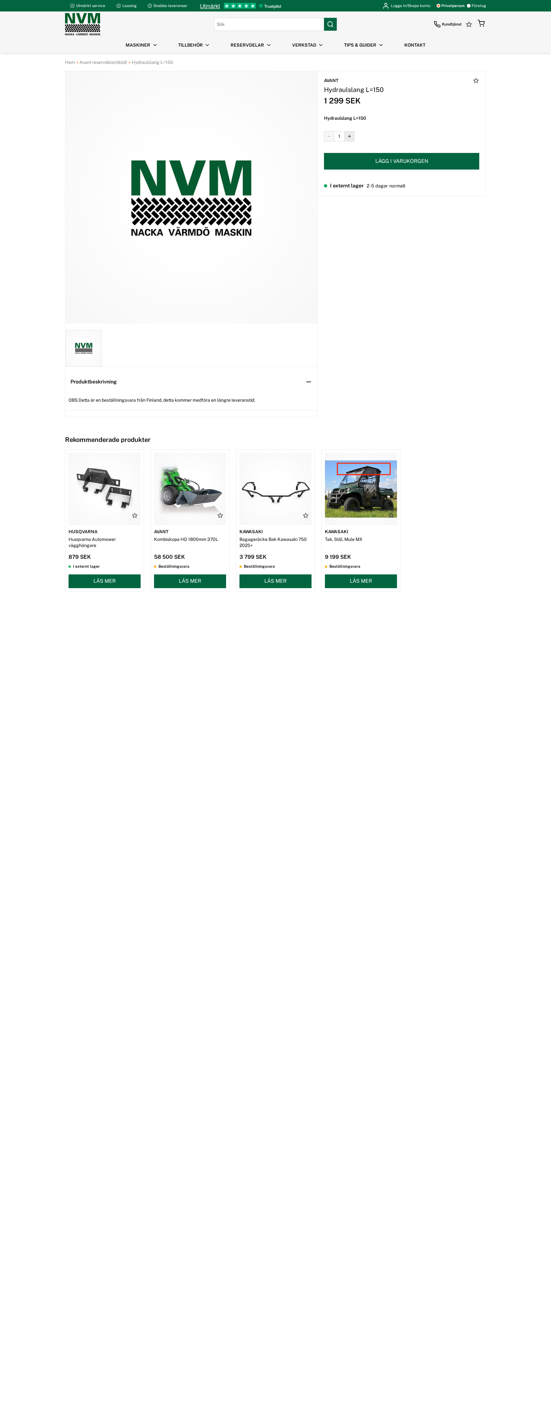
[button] (481, 24)
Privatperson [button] (453, 6)
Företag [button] (479, 6)
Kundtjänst (452, 24)
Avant (331, 80)
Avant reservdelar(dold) (102, 62)
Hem (70, 62)
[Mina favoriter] (470, 24)
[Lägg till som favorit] (476, 81)
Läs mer (104, 581)
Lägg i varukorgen (401, 161)
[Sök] (330, 24)
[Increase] (349, 136)
